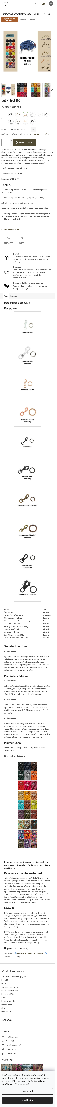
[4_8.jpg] (27, 556)
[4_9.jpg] (27, 352)
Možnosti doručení (41, 134)
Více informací (22, 1084)
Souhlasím (27, 1100)
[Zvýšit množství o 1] (11, 140)
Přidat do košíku (26, 142)
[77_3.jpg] (27, 834)
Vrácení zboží (6, 1004)
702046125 (10, 1041)
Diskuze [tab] (13, 296)
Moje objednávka (8, 1011)
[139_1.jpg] (27, 498)
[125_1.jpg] (27, 775)
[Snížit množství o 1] (11, 144)
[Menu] (51, 3)
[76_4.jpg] (27, 381)
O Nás (3, 983)
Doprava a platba (8, 1001)
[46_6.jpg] (27, 527)
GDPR (3, 997)
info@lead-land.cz (13, 1037)
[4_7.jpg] (27, 410)
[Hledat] (36, 3)
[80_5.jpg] (27, 323)
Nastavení (27, 1091)
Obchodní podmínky (9, 987)
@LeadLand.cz (11, 1049)
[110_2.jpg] (27, 805)
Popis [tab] (6, 296)
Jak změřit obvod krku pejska (13, 976)
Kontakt (4, 980)
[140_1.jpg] (27, 585)
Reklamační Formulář (10, 990)
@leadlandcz (11, 1053)
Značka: (27, 19)
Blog (3, 1008)
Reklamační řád (7, 994)
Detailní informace (8, 229)
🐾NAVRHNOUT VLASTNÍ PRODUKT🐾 (30, 953)
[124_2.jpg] (27, 468)
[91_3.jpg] (27, 439)
